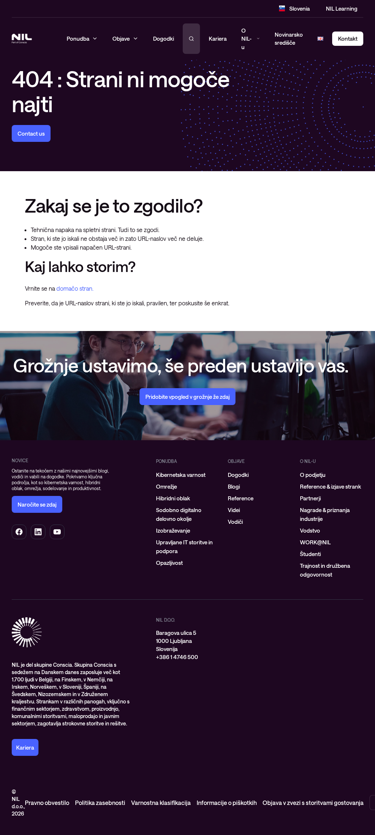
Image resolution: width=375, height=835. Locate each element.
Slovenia (299, 8)
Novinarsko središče (289, 38)
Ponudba (166, 461)
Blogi (234, 486)
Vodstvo (310, 530)
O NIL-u (246, 38)
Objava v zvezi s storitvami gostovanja (313, 802)
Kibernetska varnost (180, 474)
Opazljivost (169, 562)
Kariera (218, 38)
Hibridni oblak (173, 498)
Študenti (310, 554)
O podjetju (313, 474)
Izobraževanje (173, 530)
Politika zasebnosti (100, 802)
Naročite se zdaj (37, 504)
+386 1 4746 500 (177, 657)
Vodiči (235, 521)
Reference (240, 498)
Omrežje (166, 486)
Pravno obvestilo (47, 802)
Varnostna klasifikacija (161, 802)
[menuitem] (187, 474)
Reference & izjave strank (330, 486)
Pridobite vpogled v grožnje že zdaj (187, 396)
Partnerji (310, 498)
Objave (236, 461)
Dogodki (238, 474)
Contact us (31, 133)
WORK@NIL (315, 542)
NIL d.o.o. (165, 619)
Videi (234, 510)
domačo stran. (74, 288)
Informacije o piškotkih (227, 802)
